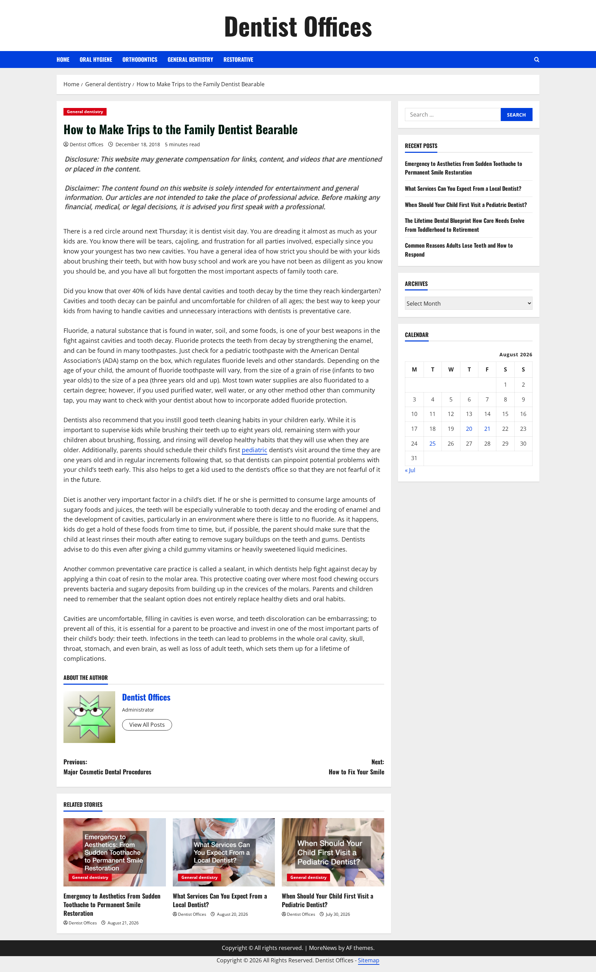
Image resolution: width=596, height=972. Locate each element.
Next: (356, 766)
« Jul (410, 470)
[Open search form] (536, 59)
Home (63, 59)
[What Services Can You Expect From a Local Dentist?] (224, 852)
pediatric (254, 450)
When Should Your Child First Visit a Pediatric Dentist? (327, 900)
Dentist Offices (298, 25)
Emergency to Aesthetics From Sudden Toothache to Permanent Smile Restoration (111, 904)
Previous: (107, 766)
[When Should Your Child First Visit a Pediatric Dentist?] (333, 852)
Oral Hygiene (96, 59)
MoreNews (323, 948)
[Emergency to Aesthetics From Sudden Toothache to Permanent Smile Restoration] (114, 852)
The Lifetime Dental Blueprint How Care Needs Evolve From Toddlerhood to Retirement (465, 224)
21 (487, 428)
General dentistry (190, 59)
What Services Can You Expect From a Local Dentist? (220, 900)
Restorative (238, 59)
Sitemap (368, 960)
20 (469, 428)
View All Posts (147, 724)
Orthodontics (139, 59)
